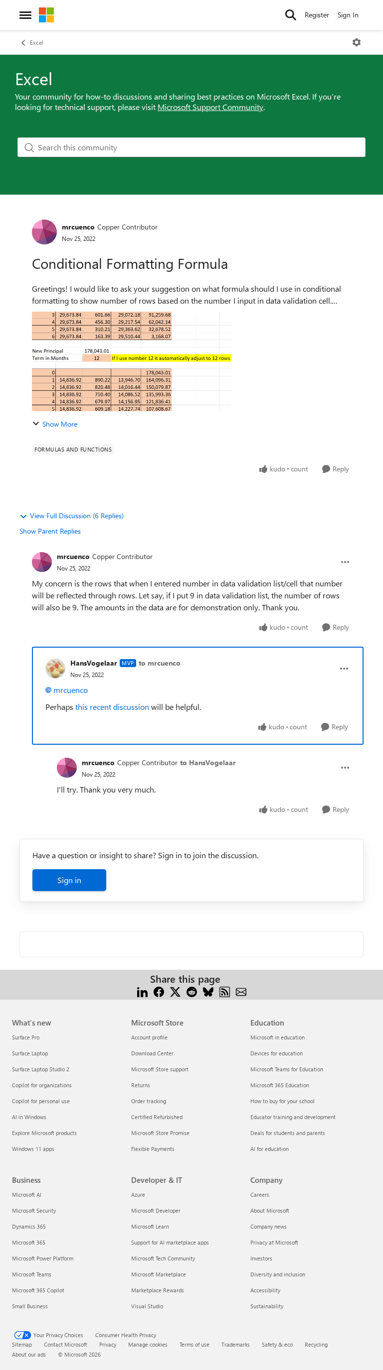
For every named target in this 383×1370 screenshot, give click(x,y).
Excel (36, 42)
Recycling (316, 1344)
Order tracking (148, 1101)
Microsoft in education (277, 1037)
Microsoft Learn (150, 1226)
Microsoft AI (26, 1194)
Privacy (107, 1344)
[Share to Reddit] (192, 991)
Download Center (152, 1053)
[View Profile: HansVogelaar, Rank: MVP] (55, 669)
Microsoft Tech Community (163, 1258)
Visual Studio (147, 1306)
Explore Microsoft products (44, 1133)
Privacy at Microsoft (274, 1242)
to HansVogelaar (208, 762)
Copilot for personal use (41, 1101)
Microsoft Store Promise (160, 1133)
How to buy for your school (282, 1101)
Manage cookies (148, 1344)
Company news (268, 1226)
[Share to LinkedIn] (142, 991)
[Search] (291, 15)
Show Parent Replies (50, 531)
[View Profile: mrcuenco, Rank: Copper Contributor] (44, 232)
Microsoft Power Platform (42, 1258)
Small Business (30, 1306)
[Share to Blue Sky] (208, 991)
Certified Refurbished (157, 1117)
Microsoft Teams (31, 1274)
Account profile (149, 1037)
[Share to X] (175, 991)
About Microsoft (269, 1210)
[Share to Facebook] (159, 991)
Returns (140, 1085)
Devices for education (276, 1053)
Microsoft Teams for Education (286, 1069)
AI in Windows (29, 1117)
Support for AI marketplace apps (170, 1242)
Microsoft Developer (156, 1210)
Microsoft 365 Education (279, 1085)
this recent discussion (112, 706)
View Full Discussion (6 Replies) (77, 515)
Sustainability (266, 1306)
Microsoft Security (34, 1210)
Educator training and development (293, 1117)
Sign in (69, 880)
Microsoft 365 (28, 1242)
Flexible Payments (153, 1148)
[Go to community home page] (46, 14)
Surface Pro (25, 1037)
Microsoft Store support (160, 1069)
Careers (259, 1194)
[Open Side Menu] (25, 14)
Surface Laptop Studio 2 (40, 1069)
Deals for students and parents (287, 1133)
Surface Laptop (30, 1053)
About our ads (29, 1354)
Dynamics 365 (29, 1226)
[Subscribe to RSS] (224, 991)
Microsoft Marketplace (158, 1274)
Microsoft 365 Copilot (38, 1290)
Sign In (348, 14)
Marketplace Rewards (157, 1290)
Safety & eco (277, 1344)
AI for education (269, 1148)
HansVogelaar (93, 663)
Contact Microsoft (65, 1344)
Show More (59, 424)
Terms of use (194, 1344)
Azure (138, 1194)
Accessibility (265, 1290)
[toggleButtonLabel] (357, 42)
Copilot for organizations (42, 1085)
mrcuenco (78, 226)
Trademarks (235, 1344)
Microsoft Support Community (210, 107)
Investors (261, 1258)
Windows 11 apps (33, 1148)
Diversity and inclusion (277, 1274)
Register (317, 14)
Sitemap (22, 1344)
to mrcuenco (160, 663)
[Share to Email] (241, 991)
